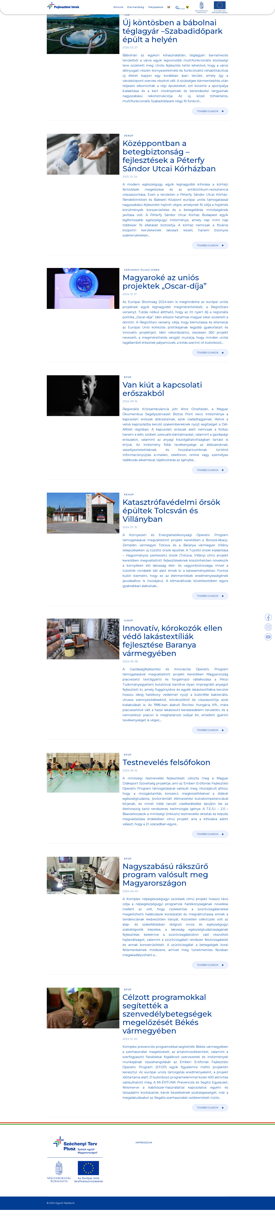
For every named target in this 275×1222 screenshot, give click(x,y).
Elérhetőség (135, 7)
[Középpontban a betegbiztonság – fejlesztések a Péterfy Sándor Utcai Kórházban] (83, 154)
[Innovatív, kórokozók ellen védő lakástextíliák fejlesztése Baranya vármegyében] (83, 639)
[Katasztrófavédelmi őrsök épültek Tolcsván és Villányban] (83, 513)
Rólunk (118, 7)
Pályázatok (155, 7)
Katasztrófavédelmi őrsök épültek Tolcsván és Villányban (171, 511)
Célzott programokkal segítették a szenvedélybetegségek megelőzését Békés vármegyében (167, 1014)
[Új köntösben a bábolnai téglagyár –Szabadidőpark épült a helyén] (83, 33)
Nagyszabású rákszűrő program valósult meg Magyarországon (165, 875)
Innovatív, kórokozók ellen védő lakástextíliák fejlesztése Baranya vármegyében (172, 640)
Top (127, 15)
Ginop (128, 620)
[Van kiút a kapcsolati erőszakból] (83, 395)
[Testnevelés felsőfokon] (83, 773)
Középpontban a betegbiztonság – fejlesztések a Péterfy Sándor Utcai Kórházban (169, 156)
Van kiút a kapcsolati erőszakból (162, 389)
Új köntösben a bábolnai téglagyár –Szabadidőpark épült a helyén (172, 31)
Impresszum (143, 1142)
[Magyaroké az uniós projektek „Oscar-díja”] (83, 288)
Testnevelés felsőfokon (166, 762)
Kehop (129, 494)
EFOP (128, 377)
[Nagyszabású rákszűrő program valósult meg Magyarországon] (83, 875)
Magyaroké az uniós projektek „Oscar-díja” (165, 282)
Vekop (129, 135)
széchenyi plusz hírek (142, 269)
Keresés (182, 9)
